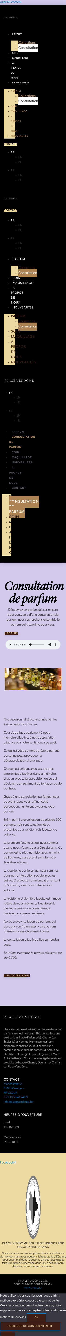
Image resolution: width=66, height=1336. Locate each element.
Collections (27, 43)
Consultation (28, 48)
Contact (19, 488)
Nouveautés (20, 83)
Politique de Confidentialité (30, 1326)
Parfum (17, 34)
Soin (15, 53)
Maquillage (20, 58)
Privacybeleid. (33, 1288)
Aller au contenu (11, 2)
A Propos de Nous (16, 123)
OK (36, 1317)
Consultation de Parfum (22, 442)
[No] (7, 1334)
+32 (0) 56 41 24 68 (16, 1097)
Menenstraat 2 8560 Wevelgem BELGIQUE (14, 1089)
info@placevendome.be (18, 1102)
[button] (10, 210)
